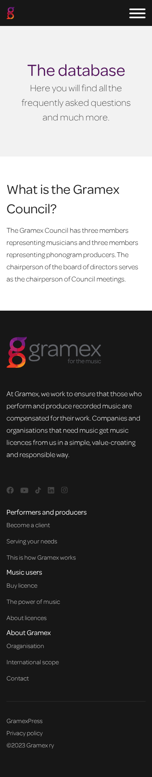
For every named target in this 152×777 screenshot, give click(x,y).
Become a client (28, 525)
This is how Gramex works (41, 557)
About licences (26, 618)
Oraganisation (25, 646)
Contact (17, 678)
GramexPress (24, 721)
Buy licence (21, 585)
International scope (32, 662)
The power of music (33, 601)
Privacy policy (24, 733)
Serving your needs (31, 541)
